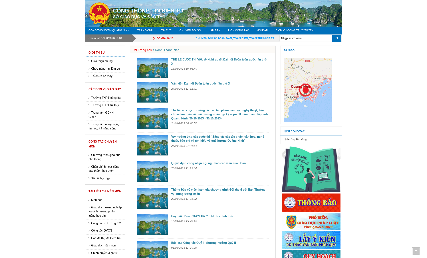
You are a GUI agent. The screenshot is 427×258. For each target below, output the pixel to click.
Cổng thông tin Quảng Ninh (109, 30)
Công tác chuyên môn (103, 144)
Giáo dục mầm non (103, 245)
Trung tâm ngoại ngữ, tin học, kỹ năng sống (104, 126)
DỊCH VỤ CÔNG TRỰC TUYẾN (295, 30)
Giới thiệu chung (102, 61)
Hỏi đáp (262, 30)
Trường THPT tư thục (105, 105)
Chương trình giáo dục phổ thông (104, 157)
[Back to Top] (415, 251)
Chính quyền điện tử (104, 253)
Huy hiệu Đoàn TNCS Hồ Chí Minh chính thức (202, 216)
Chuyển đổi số (190, 30)
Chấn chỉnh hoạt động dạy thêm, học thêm (104, 169)
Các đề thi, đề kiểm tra (106, 238)
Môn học (96, 200)
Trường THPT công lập (106, 97)
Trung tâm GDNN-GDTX (101, 115)
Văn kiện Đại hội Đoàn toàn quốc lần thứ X (200, 83)
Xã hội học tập (100, 178)
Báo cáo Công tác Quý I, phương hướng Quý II (203, 242)
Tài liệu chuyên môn (105, 191)
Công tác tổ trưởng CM (106, 223)
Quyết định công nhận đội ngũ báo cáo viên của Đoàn (208, 163)
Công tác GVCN (101, 230)
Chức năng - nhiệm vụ (105, 68)
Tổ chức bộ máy (102, 76)
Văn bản (214, 30)
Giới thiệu (97, 52)
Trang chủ (145, 30)
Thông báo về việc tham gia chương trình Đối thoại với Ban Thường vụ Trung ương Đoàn (218, 192)
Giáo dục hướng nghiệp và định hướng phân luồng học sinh (105, 211)
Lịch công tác (238, 30)
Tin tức (166, 30)
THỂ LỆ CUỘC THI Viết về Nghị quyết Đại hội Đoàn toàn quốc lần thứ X (218, 61)
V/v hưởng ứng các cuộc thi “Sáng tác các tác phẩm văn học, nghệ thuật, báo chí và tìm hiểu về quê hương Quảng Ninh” (217, 139)
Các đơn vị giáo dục (105, 89)
